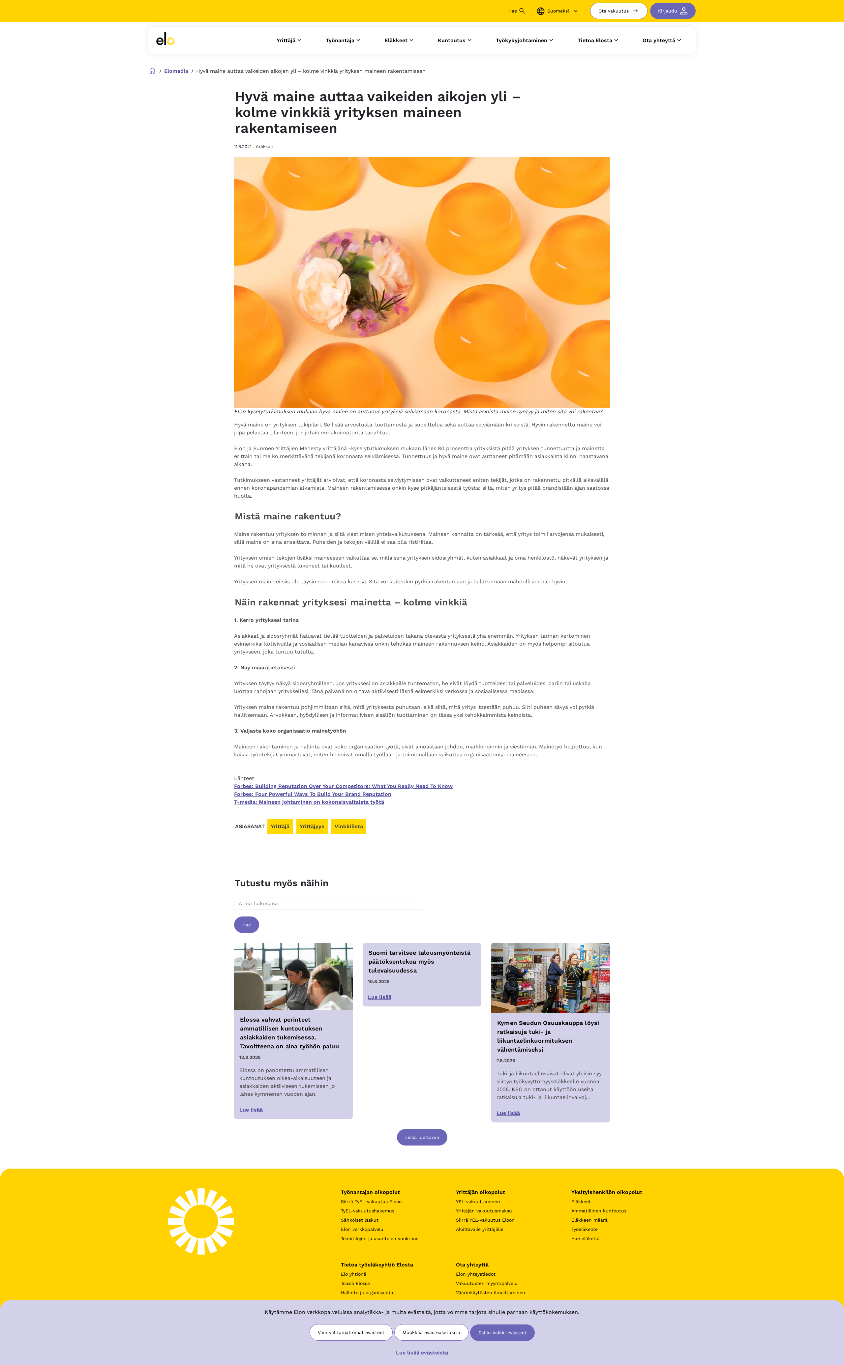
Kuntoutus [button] (452, 40)
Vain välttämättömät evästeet (351, 1332)
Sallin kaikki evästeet (502, 1332)
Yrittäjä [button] (286, 40)
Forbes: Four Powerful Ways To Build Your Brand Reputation (312, 794)
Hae (246, 924)
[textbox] (254, 903)
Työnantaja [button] (340, 40)
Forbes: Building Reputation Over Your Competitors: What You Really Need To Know (343, 786)
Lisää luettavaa (422, 1137)
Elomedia (176, 71)
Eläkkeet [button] (396, 40)
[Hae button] (522, 11)
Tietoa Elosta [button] (595, 40)
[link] (165, 40)
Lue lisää (251, 1110)
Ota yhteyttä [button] (659, 40)
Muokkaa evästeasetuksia (431, 1332)
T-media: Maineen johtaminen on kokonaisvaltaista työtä (309, 802)
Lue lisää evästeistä (422, 1353)
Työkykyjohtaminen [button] (521, 40)
